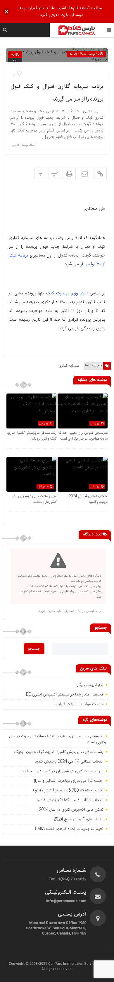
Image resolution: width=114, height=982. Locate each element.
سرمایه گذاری (68, 366)
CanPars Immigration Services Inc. (76, 964)
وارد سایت (54, 611)
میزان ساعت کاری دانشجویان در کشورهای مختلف (34, 499)
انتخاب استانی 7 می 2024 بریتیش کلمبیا (70, 800)
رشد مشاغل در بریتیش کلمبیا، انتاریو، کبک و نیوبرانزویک (31, 436)
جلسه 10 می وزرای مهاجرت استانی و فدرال (68, 780)
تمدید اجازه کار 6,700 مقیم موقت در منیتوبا (67, 790)
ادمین (15, 145)
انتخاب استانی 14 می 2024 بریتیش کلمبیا (68, 761)
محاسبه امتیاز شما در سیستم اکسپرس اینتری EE (64, 694)
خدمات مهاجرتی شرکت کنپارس (78, 704)
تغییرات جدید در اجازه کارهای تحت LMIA (68, 828)
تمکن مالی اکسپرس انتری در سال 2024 (71, 809)
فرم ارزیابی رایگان (89, 684)
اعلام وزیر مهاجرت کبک (66, 293)
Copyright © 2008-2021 (28, 964)
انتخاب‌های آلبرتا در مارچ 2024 (77, 819)
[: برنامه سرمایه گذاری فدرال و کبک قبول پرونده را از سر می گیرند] (84, 173)
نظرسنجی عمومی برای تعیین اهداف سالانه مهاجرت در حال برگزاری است (83, 436)
